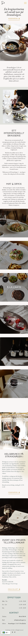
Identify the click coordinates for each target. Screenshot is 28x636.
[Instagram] (12, 632)
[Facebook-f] (15, 632)
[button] (2, 42)
